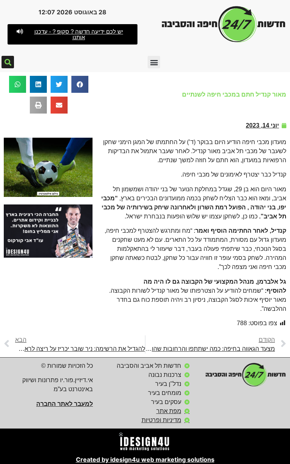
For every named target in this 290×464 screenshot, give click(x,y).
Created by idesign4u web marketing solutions (145, 459)
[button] (72, 34)
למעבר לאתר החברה (64, 404)
